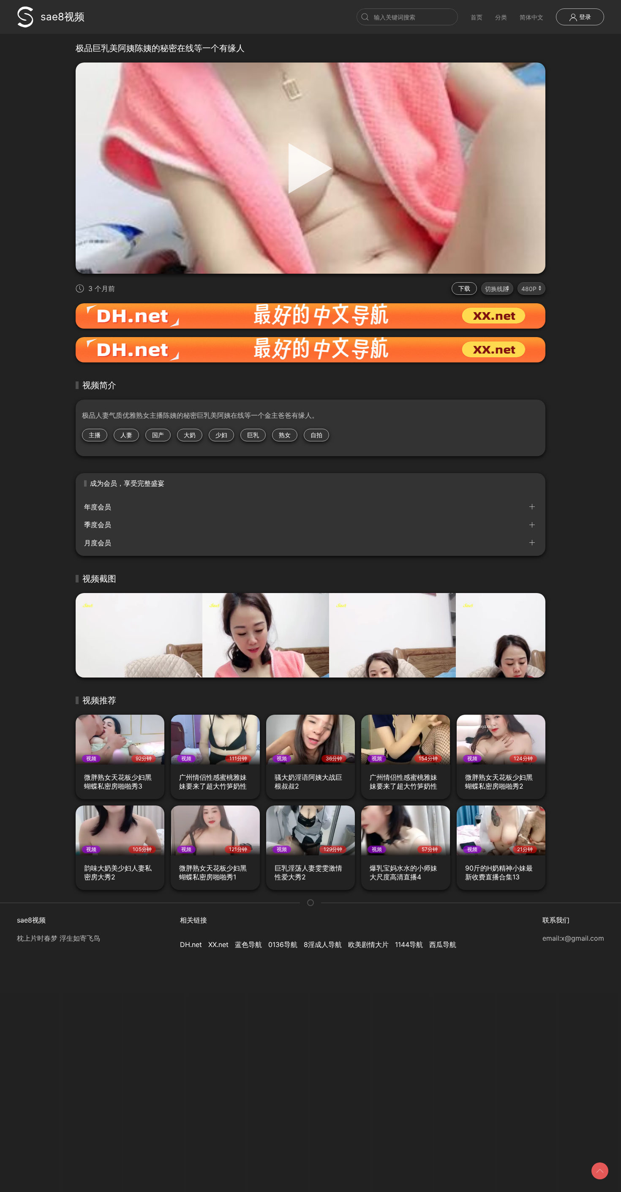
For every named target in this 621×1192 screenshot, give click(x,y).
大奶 (190, 434)
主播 (95, 434)
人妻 (126, 434)
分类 (501, 17)
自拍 (316, 434)
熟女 (285, 434)
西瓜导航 (442, 944)
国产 (158, 434)
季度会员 (97, 524)
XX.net (218, 944)
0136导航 (282, 944)
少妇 (221, 434)
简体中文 (531, 17)
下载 (464, 288)
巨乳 (253, 434)
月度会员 (97, 543)
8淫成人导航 (323, 944)
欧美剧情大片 (368, 944)
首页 (476, 17)
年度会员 (97, 507)
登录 (584, 16)
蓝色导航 (248, 944)
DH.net (191, 944)
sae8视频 (62, 17)
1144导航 (409, 944)
